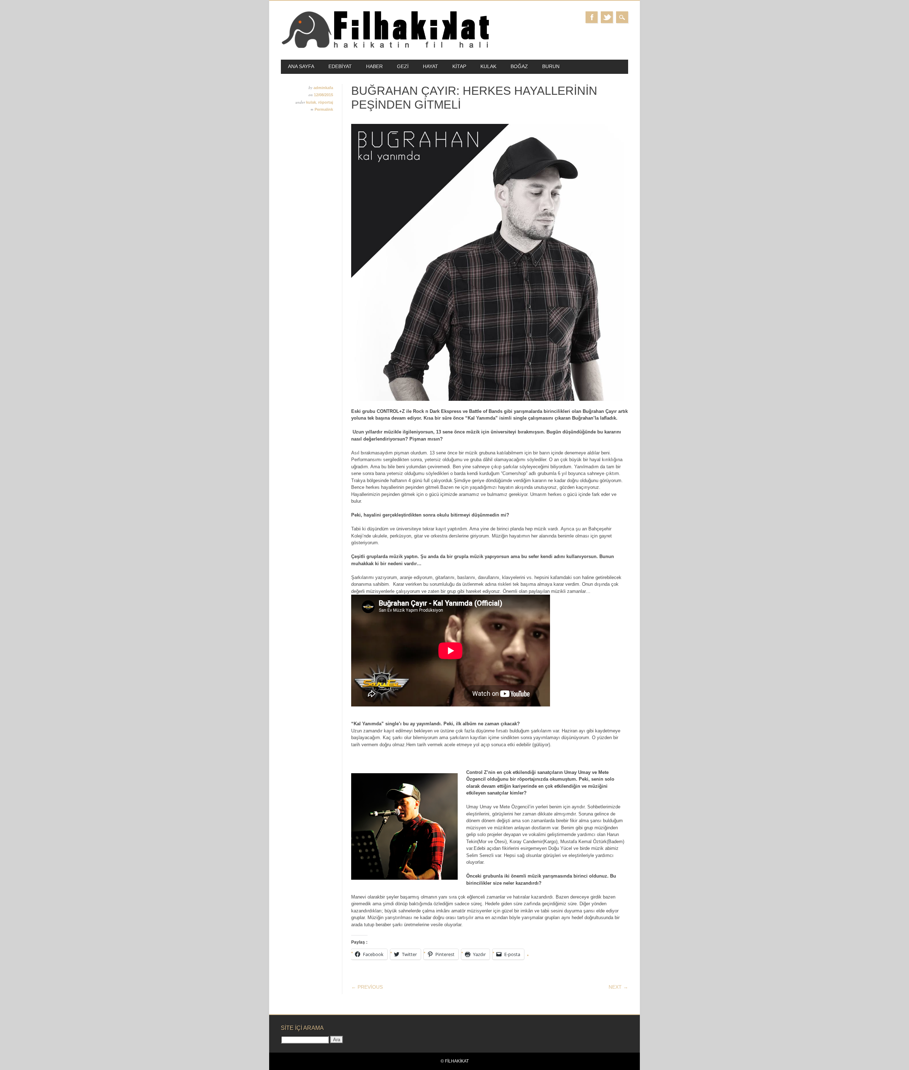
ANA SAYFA (301, 66)
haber (374, 66)
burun (551, 66)
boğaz (519, 66)
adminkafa (323, 88)
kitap (459, 66)
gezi (403, 66)
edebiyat (340, 66)
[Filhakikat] (385, 47)
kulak (488, 66)
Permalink (324, 109)
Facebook (592, 17)
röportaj (325, 102)
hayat (430, 66)
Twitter (607, 17)
